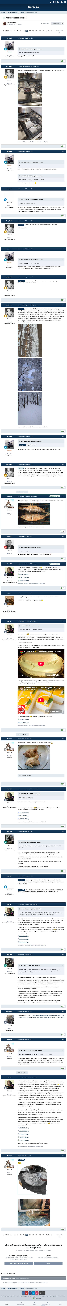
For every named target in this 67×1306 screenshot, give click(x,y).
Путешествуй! (61, 1296)
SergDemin (9, 66)
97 (27, 30)
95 (20, 30)
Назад (7, 30)
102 (43, 30)
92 (11, 30)
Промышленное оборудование (49, 1296)
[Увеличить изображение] (35, 183)
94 (17, 30)
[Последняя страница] (51, 31)
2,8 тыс (10, 513)
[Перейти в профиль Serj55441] (9, 839)
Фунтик (9, 536)
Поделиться (45, 23)
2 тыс (10, 580)
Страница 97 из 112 (59, 31)
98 (30, 30)
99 (33, 30)
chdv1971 (9, 563)
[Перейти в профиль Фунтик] (9, 544)
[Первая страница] (3, 31)
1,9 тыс (10, 553)
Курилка (20, 24)
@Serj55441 (21, 880)
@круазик (21, 224)
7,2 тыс (10, 83)
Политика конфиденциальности (24, 1296)
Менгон (9, 496)
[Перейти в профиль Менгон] (9, 503)
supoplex (13, 22)
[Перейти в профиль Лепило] (9, 600)
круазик (9, 38)
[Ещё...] (62, 38)
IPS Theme (3, 1296)
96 (24, 30)
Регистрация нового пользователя (19, 1263)
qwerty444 (9, 1011)
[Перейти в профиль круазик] (9, 45)
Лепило (9, 593)
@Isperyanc (21, 281)
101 (40, 30)
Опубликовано (25, 38)
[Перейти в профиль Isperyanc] (9, 196)
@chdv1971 (21, 889)
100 (36, 30)
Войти (48, 1263)
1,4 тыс (10, 848)
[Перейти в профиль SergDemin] (9, 73)
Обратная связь (37, 1296)
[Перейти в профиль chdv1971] (9, 571)
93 (14, 30)
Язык (14, 1296)
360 (10, 1028)
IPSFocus (9, 1296)
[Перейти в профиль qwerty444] (9, 1019)
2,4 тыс (10, 205)
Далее (47, 30)
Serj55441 (9, 831)
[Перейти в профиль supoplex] (4, 23)
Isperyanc (9, 188)
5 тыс (10, 55)
